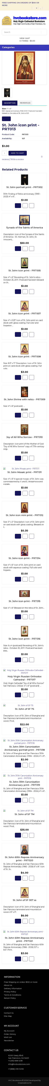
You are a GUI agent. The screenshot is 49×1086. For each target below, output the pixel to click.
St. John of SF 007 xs (24, 900)
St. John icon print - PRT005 (24, 270)
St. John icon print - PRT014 (24, 558)
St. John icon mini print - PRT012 (24, 515)
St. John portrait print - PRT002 (24, 187)
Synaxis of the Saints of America (24, 227)
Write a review (17, 159)
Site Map (8, 1016)
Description (9, 103)
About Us (8, 985)
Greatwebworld (24, 1083)
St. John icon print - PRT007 (24, 313)
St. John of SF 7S (24, 709)
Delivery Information (13, 988)
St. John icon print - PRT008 (24, 356)
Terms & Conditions (12, 995)
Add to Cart (17, 153)
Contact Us (9, 1013)
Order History (10, 1034)
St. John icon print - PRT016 (24, 638)
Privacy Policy (10, 992)
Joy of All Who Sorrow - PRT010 (24, 437)
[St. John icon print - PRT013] (24, 68)
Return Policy (10, 998)
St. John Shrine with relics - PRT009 (24, 399)
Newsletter (9, 1040)
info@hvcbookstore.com (19, 1064)
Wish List (8, 1037)
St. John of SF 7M (24, 814)
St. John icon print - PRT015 (24, 601)
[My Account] (35, 8)
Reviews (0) (25, 103)
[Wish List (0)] (40, 8)
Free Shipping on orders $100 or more (20, 982)
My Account (9, 1031)
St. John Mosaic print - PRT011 (24, 472)
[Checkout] (45, 8)
